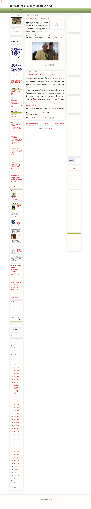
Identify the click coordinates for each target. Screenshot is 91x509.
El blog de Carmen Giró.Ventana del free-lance (15, 274)
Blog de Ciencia (14, 269)
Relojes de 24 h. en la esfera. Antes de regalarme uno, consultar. (16, 178)
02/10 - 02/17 (16, 460)
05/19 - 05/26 (16, 419)
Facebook (28, 105)
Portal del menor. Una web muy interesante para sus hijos (16, 169)
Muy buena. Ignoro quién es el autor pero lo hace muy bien (16, 161)
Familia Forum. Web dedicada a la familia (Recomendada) (15, 143)
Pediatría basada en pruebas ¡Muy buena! (15, 290)
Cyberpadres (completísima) (14, 137)
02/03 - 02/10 (16, 463)
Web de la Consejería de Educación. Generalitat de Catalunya (16, 94)
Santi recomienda (19, 9)
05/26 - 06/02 (16, 416)
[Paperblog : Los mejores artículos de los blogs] (14, 330)
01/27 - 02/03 (16, 466)
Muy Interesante (14, 287)
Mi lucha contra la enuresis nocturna (15, 103)
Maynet (12, 154)
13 (13, 354)
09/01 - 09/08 (16, 379)
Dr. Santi (14, 197)
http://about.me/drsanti (15, 31)
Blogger (49, 499)
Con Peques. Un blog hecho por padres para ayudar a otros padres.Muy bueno (16, 129)
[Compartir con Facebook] (53, 65)
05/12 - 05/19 (16, 422)
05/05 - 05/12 (16, 425)
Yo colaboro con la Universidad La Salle (15, 91)
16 (13, 349)
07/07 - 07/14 (16, 398)
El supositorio (14, 280)
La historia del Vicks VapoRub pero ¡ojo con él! (19, 222)
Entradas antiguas (59, 123)
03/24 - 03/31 (16, 442)
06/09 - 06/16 (16, 410)
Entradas (15, 114)
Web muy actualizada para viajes (15, 185)
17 (13, 347)
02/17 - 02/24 (16, 457)
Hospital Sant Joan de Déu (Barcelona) (15, 147)
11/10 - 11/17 (16, 361)
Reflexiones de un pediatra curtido (31, 5)
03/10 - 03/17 (16, 448)
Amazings (13, 267)
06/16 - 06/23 (16, 407)
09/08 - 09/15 (16, 376)
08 (13, 485)
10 (13, 482)
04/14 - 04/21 (16, 434)
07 (13, 487)
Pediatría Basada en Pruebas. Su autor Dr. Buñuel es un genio (15, 165)
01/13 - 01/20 (16, 472)
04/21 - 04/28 (16, 431)
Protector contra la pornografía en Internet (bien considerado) (16, 174)
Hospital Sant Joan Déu (16, 282)
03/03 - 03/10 (16, 451)
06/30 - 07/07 (16, 401)
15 (13, 350)
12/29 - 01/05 (16, 356)
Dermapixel (13, 271)
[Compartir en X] (52, 65)
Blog (12, 9)
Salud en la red (14, 295)
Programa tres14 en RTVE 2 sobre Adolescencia (15, 99)
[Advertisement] (72, 23)
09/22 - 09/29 (16, 373)
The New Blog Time (15, 297)
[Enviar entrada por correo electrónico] (46, 65)
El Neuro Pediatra (14, 278)
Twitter (61, 103)
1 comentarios (40, 65)
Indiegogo (35, 99)
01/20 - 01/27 (16, 469)
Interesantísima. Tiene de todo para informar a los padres (16, 151)
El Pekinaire (53, 37)
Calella (34, 67)
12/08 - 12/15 (16, 359)
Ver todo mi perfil (14, 199)
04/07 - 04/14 (16, 437)
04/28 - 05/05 (16, 428)
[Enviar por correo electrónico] (49, 65)
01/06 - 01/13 (16, 475)
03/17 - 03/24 (16, 445)
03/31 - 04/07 (16, 440)
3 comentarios (40, 117)
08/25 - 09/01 (16, 382)
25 (13, 341)
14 (13, 352)
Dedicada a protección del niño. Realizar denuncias (16, 140)
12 (13, 478)
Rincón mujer (14, 292)
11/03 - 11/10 (16, 364)
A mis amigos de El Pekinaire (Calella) (37, 18)
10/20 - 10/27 (16, 367)
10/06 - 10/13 (16, 370)
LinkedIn (34, 105)
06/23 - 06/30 (16, 404)
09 (13, 484)
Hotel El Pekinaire (40, 67)
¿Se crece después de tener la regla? (19, 236)
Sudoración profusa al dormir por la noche (19, 251)
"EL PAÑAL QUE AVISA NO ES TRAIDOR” (40, 74)
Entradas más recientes (32, 123)
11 (13, 480)
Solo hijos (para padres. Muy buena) (16, 182)
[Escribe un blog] (50, 65)
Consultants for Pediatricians (14, 133)
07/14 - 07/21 (16, 396)
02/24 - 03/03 (16, 454)
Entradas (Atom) (48, 128)
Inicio (46, 123)
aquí (53, 103)
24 (13, 343)
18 (13, 345)
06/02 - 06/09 (16, 413)
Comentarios (15, 116)
